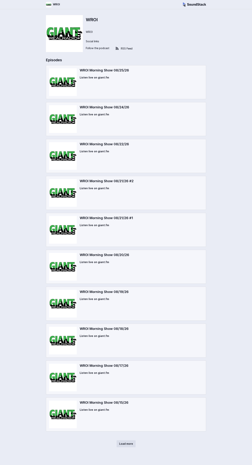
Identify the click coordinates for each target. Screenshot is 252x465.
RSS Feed (126, 48)
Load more (126, 443)
